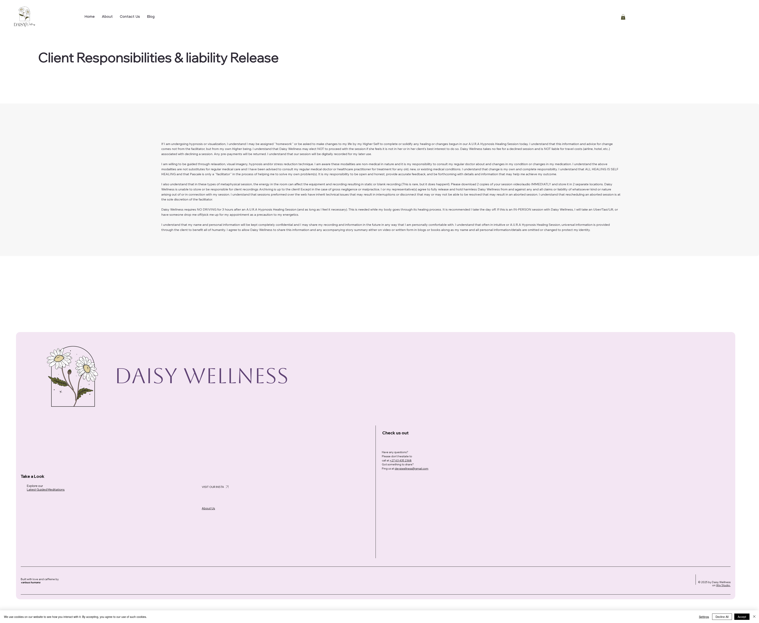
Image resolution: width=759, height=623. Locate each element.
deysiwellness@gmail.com (411, 468)
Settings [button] (704, 617)
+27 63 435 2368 (401, 460)
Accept (742, 617)
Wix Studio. (723, 585)
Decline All (722, 617)
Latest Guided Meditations (46, 489)
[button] (623, 17)
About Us (208, 508)
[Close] (754, 617)
